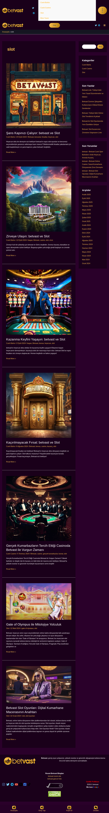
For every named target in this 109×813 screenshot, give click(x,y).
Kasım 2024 (86, 229)
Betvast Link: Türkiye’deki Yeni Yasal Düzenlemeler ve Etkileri (92, 93)
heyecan (51, 137)
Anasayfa (5, 32)
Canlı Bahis (45, 2)
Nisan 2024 (86, 256)
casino (42, 240)
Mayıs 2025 (86, 210)
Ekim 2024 (86, 233)
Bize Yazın (44, 18)
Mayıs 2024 (86, 252)
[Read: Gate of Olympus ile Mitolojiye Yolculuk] (38, 601)
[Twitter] (33, 8)
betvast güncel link (54, 779)
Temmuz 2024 (87, 244)
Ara (100, 47)
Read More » (11, 152)
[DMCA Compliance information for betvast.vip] (54, 785)
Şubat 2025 (86, 217)
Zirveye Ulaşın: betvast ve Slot (27, 236)
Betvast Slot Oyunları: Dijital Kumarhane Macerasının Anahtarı (92, 174)
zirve (51, 240)
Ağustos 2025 (87, 202)
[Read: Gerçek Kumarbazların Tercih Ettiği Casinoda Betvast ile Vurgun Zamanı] (38, 508)
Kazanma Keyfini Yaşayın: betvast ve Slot (35, 339)
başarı (30, 240)
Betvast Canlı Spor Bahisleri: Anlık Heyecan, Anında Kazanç (92, 155)
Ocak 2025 (86, 221)
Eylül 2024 (86, 237)
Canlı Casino (45, 8)
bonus (41, 343)
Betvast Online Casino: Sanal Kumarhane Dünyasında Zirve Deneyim (92, 164)
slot (56, 137)
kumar (61, 554)
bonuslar (37, 137)
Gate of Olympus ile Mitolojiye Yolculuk (33, 624)
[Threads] (20, 784)
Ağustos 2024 (87, 240)
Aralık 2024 (86, 225)
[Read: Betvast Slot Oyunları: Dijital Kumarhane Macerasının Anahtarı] (38, 684)
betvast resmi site (54, 776)
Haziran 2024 (87, 248)
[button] (102, 10)
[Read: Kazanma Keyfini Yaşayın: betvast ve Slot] (38, 302)
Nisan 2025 (86, 214)
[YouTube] (16, 784)
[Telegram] (34, 13)
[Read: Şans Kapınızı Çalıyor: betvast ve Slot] (38, 96)
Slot (42, 13)
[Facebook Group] (25, 784)
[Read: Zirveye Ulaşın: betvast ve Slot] (38, 199)
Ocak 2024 (86, 263)
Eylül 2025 (86, 198)
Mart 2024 (86, 260)
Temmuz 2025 (87, 206)
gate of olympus (28, 628)
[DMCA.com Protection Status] (54, 794)
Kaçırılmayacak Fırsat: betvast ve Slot (33, 442)
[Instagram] (3, 784)
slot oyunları (30, 716)
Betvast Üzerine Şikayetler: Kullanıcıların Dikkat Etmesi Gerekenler (92, 105)
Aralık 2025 (86, 194)
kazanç (50, 446)
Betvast (31, 137)
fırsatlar (44, 137)
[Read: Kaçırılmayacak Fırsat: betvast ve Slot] (38, 405)
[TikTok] (29, 784)
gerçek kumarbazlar (50, 554)
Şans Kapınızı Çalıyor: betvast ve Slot (33, 133)
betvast (84, 152)
